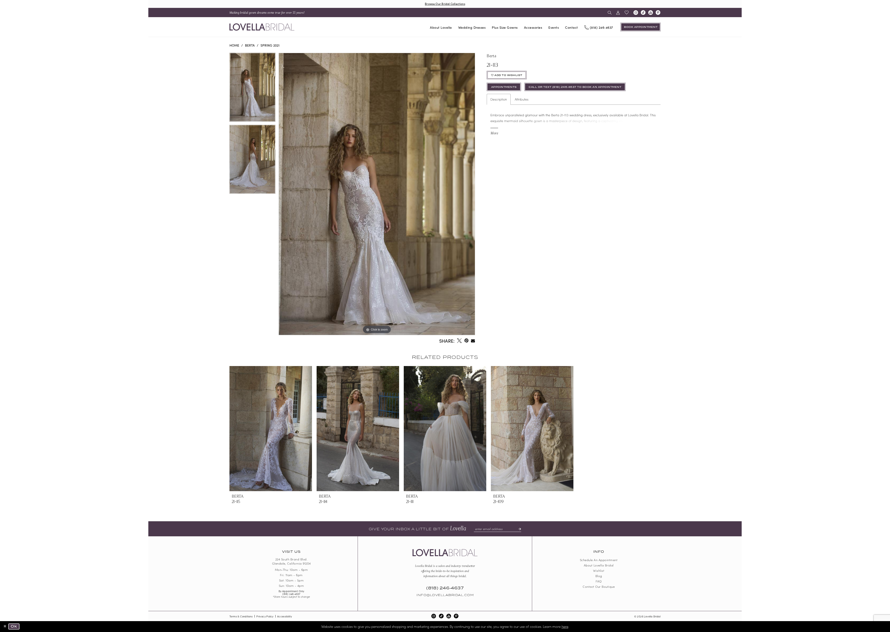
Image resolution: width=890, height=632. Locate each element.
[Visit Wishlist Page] (626, 12)
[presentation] (270, 428)
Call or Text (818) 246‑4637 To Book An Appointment (575, 87)
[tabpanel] (252, 89)
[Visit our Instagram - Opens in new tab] (635, 12)
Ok (14, 626)
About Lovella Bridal (599, 565)
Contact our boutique (599, 586)
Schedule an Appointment (599, 560)
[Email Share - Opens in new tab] (473, 340)
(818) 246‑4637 (291, 594)
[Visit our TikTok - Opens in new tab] (643, 12)
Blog (598, 576)
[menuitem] (267, 12)
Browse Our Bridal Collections (445, 4)
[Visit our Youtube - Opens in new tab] (650, 12)
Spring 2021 (270, 45)
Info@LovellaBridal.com (445, 595)
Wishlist (598, 570)
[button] (618, 12)
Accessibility (284, 616)
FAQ (599, 581)
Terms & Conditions (241, 616)
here (565, 626)
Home (234, 45)
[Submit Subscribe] (517, 529)
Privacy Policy (264, 616)
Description (498, 99)
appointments (504, 87)
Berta (250, 45)
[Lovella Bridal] (261, 27)
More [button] (494, 133)
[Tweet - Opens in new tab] (459, 340)
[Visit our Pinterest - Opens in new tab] (658, 12)
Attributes (521, 99)
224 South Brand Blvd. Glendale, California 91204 (291, 561)
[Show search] (609, 12)
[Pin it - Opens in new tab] (466, 340)
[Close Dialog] (5, 626)
